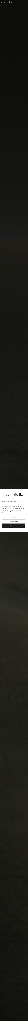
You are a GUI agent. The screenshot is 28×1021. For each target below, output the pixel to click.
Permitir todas (13, 525)
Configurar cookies (13, 521)
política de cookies (7, 512)
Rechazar (13, 517)
